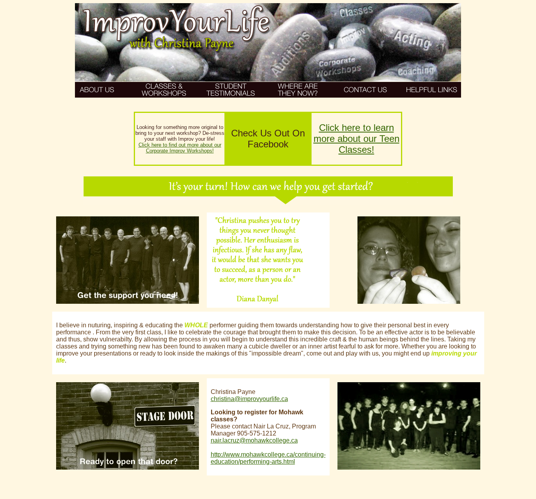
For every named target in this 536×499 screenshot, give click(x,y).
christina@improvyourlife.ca (249, 399)
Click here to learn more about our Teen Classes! (356, 138)
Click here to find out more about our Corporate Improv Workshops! (180, 148)
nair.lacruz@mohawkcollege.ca (254, 440)
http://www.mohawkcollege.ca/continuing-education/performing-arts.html (268, 458)
